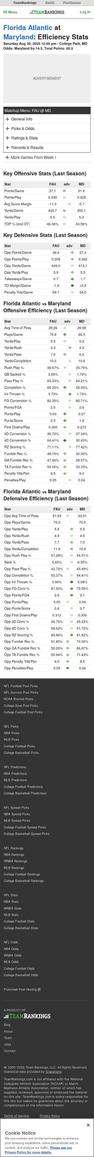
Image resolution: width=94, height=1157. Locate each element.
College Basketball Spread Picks (27, 833)
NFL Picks (11, 726)
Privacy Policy (50, 1116)
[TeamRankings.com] (47, 12)
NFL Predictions (15, 767)
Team (8, 1038)
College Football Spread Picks (25, 827)
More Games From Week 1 (34, 157)
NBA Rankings (14, 854)
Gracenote (53, 1072)
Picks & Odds (22, 128)
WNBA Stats (13, 908)
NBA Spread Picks (17, 814)
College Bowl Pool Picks (21, 705)
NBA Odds (11, 948)
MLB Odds (11, 961)
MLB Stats (11, 914)
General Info (21, 119)
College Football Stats (19, 921)
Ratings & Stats (24, 138)
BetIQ (50, 3)
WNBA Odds (13, 955)
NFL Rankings (14, 848)
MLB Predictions (15, 780)
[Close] (88, 1125)
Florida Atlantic (28, 27)
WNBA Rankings (15, 861)
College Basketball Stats (21, 928)
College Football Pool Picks (23, 712)
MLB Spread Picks (17, 820)
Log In (85, 11)
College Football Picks (19, 746)
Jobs (7, 1044)
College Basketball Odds (21, 975)
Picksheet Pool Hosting (21, 989)
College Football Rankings (22, 874)
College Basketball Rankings (24, 880)
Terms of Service (16, 1116)
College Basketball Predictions (25, 793)
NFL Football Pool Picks (21, 686)
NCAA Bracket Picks (18, 699)
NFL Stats (11, 895)
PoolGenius (72, 3)
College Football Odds (19, 968)
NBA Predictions (15, 773)
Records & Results (27, 147)
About (8, 1031)
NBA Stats (11, 901)
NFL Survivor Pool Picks (21, 692)
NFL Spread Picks (16, 807)
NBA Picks (11, 733)
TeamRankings (24, 3)
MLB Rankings (14, 867)
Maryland (18, 36)
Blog (7, 1025)
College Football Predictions (23, 786)
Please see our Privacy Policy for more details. (38, 1150)
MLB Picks (11, 739)
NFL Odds (11, 942)
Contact (10, 1051)
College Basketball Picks (21, 752)
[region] (47, 1137)
